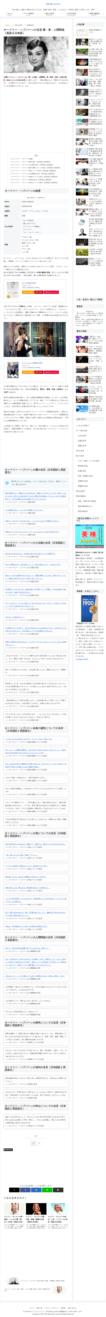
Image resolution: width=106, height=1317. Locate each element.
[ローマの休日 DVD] (13, 290)
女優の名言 (9, 1149)
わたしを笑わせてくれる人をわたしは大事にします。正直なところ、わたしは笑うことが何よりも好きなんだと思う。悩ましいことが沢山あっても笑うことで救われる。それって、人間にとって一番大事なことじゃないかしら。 (36, 962)
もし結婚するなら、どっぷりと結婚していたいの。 (24, 510)
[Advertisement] (36, 104)
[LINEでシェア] (47, 1190)
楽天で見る (39, 292)
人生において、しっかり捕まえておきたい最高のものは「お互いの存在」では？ (35, 976)
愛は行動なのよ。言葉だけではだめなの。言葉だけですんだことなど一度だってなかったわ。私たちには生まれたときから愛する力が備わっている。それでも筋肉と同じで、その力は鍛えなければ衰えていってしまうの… (36, 496)
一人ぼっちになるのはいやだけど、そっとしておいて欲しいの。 (29, 739)
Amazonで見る (28, 292)
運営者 (63, 1308)
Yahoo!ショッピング (51, 292)
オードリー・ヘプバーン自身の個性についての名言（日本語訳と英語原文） (37, 168)
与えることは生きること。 (15, 617)
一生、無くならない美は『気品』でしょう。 (21, 855)
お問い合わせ (71, 1308)
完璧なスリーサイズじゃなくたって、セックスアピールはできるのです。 (32, 532)
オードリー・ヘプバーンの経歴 (22, 159)
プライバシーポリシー (51, 1308)
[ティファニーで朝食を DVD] (13, 370)
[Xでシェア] (14, 1190)
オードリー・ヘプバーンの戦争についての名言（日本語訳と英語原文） (35, 176)
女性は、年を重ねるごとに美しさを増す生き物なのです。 (26, 926)
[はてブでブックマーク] (36, 1190)
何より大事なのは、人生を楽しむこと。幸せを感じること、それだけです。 (33, 564)
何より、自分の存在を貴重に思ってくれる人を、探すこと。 (27, 948)
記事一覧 (39, 1308)
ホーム (32, 1308)
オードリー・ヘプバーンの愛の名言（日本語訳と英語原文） (31, 162)
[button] (58, 1190)
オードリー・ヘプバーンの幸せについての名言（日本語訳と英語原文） (35, 182)
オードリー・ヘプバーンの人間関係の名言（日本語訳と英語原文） (34, 173)
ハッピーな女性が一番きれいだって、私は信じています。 (26, 866)
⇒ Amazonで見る (81, 659)
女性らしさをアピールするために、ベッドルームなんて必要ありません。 (32, 521)
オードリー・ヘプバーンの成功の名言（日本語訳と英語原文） (32, 179)
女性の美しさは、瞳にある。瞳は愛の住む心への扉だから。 (27, 888)
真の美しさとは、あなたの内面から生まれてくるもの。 (26, 877)
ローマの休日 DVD (29, 283)
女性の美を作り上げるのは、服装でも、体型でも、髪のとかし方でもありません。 (36, 844)
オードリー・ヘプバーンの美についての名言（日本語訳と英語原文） (34, 171)
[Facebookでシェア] (25, 1190)
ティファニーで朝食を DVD (32, 363)
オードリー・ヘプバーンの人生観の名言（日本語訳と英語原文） (33, 165)
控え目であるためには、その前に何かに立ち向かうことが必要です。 (31, 554)
